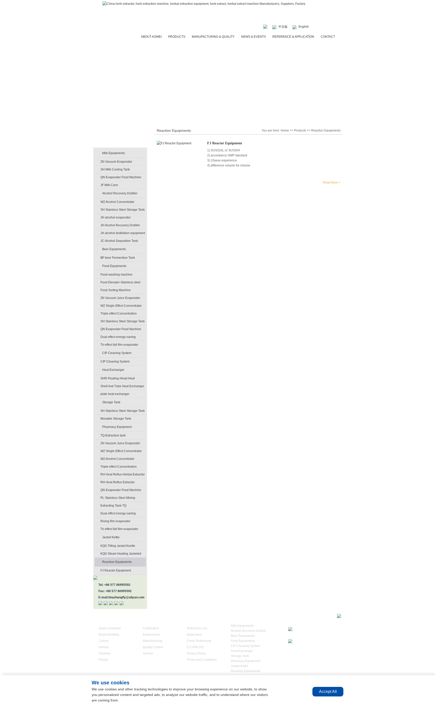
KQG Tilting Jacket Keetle (117, 546)
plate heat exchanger (114, 394)
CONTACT (328, 36)
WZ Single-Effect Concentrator (121, 305)
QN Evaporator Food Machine (120, 177)
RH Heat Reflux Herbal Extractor (122, 474)
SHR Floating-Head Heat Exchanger (117, 379)
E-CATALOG (195, 647)
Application (194, 634)
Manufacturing (152, 641)
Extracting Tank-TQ (113, 505)
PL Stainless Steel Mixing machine (117, 499)
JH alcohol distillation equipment (122, 233)
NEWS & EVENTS (253, 36)
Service (148, 653)
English (304, 26)
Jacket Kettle (111, 537)
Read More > (332, 182)
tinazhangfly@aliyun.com (126, 597)
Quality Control (153, 647)
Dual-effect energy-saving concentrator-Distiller (118, 338)
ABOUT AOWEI (151, 36)
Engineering (151, 634)
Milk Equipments (113, 153)
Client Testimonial (199, 641)
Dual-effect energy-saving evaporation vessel (118, 514)
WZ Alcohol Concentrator (117, 202)
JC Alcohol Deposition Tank (119, 241)
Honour (104, 647)
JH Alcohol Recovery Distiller (120, 225)
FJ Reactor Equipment (115, 570)
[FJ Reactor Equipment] (174, 143)
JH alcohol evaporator (115, 217)
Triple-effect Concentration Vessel (118, 314)
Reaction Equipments (117, 562)
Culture (104, 641)
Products (300, 130)
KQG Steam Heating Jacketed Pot (120, 554)
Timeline (105, 653)
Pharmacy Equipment (117, 427)
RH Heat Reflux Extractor (117, 482)
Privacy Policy (196, 653)
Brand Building (109, 634)
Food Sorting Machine (115, 290)
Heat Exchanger (113, 370)
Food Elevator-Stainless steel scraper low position (120, 283)
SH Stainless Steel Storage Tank (122, 209)
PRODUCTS (176, 36)
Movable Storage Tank (115, 418)
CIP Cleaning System (116, 353)
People (103, 659)
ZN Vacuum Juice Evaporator (120, 298)
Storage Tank (111, 402)
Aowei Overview (110, 628)
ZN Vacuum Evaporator (116, 161)
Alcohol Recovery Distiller (119, 193)
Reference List (197, 628)
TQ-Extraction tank (113, 435)
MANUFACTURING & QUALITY (213, 36)
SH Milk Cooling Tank (115, 169)
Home (285, 130)
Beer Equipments (114, 249)
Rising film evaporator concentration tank (115, 522)
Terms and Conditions (202, 659)
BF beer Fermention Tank (117, 257)
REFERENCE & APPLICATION (293, 36)
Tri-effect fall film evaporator (119, 344)
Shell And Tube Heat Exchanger (122, 386)
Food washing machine (116, 274)
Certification (151, 628)
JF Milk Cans (109, 185)
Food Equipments (114, 266)
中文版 (282, 26)
